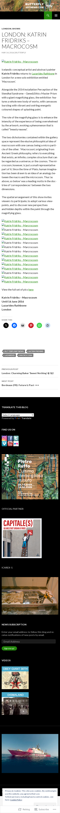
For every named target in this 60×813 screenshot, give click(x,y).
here (31, 289)
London (6, 28)
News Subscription (14, 624)
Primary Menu (56, 15)
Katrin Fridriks (36, 351)
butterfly (20, 52)
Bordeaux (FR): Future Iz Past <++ (20, 383)
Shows (16, 28)
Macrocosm (25, 355)
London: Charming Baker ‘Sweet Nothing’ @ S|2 (28, 371)
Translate (26, 418)
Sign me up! (9, 648)
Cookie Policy (16, 800)
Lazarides (9, 355)
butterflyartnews (14, 351)
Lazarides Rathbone (43, 73)
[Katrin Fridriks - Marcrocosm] (20, 61)
